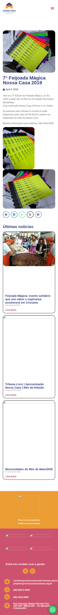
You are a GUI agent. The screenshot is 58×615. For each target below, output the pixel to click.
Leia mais (10, 310)
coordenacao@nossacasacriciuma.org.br (35, 580)
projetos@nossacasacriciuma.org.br (32, 583)
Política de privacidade (29, 523)
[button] (52, 8)
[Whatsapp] (32, 571)
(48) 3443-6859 (21, 597)
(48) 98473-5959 (21, 590)
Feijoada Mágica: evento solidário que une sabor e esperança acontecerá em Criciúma (28, 299)
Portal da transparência (29, 520)
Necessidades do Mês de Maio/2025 (29, 469)
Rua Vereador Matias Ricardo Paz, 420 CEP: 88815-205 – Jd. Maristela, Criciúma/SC (32, 605)
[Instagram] (25, 571)
